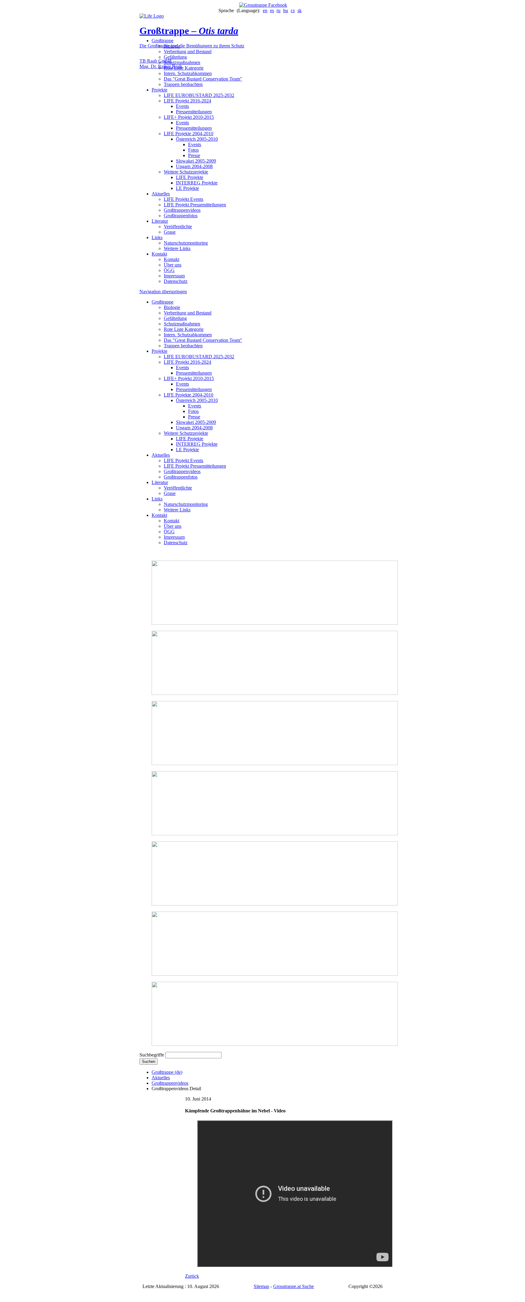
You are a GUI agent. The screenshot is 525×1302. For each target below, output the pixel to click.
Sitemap (261, 1286)
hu (285, 10)
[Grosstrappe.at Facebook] (262, 5)
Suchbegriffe (151, 1054)
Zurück (192, 1276)
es (272, 10)
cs (293, 10)
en (265, 10)
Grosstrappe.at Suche (293, 1286)
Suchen (148, 1061)
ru (278, 10)
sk (299, 10)
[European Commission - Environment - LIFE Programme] (151, 16)
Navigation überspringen (163, 291)
